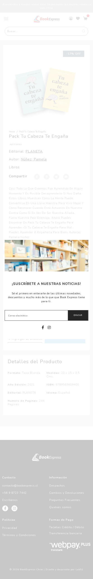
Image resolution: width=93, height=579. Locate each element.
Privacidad (9, 528)
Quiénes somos (60, 507)
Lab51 (79, 569)
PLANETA (34, 151)
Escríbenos (10, 500)
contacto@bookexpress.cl (20, 485)
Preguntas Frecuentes (64, 500)
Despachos (57, 485)
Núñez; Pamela (34, 159)
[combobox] (46, 31)
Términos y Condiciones (19, 535)
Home (12, 131)
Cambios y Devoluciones (66, 493)
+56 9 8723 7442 (14, 493)
